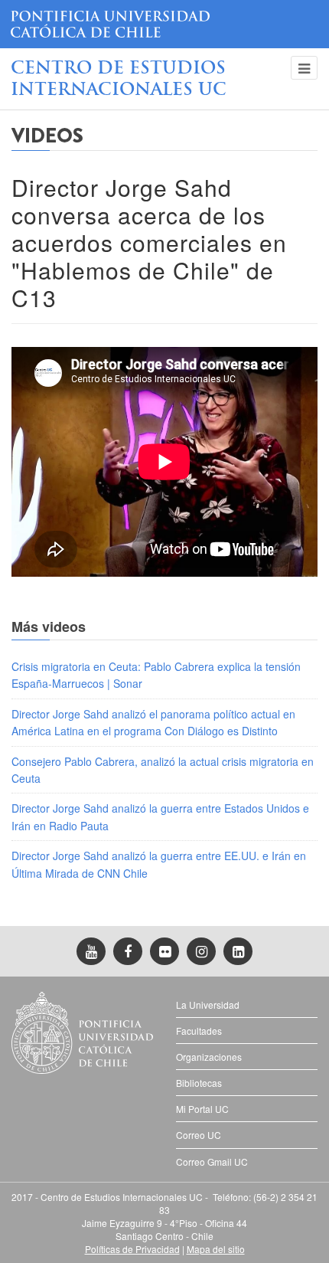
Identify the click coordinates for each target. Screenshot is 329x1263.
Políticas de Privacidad (132, 1248)
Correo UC (198, 1134)
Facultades (199, 1030)
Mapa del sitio (216, 1248)
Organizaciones (209, 1056)
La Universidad (207, 1004)
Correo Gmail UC (212, 1161)
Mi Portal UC (202, 1108)
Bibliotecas (199, 1082)
